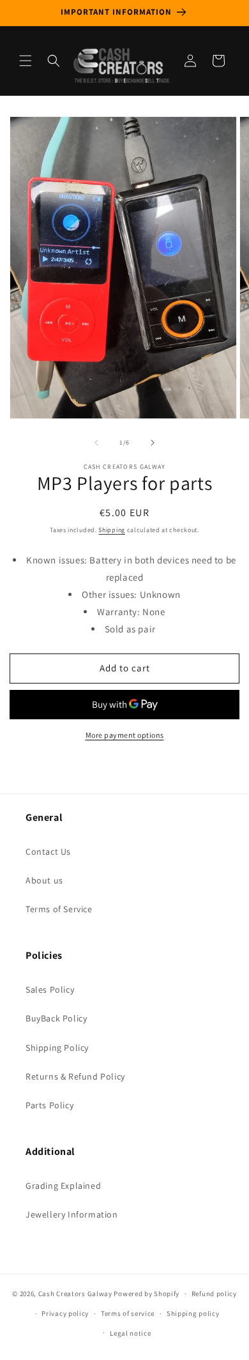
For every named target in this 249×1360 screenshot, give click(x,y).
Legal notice (130, 1333)
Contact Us (48, 851)
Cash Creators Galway (75, 1293)
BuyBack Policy (56, 1018)
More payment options (125, 735)
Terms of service (128, 1313)
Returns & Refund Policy (75, 1076)
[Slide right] (153, 443)
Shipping (111, 530)
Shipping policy (193, 1313)
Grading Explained (63, 1185)
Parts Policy (49, 1105)
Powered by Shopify (146, 1293)
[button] (25, 61)
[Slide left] (96, 443)
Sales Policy (50, 989)
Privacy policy (65, 1313)
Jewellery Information (72, 1214)
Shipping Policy (57, 1047)
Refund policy (214, 1293)
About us (44, 880)
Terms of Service (59, 909)
